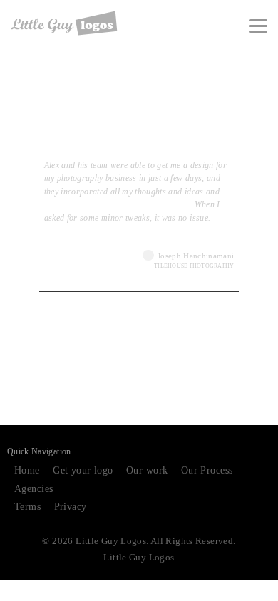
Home (27, 470)
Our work (147, 470)
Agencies (33, 489)
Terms (27, 506)
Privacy (70, 506)
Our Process (207, 470)
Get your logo (83, 470)
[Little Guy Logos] (64, 23)
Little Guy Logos (138, 558)
